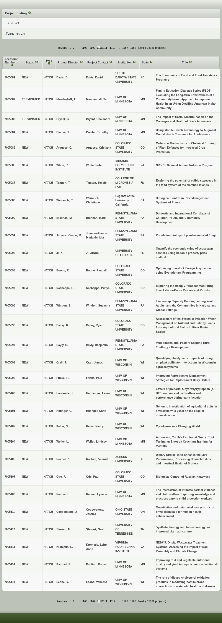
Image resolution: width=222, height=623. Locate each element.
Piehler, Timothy (97, 132)
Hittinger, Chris (96, 410)
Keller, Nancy (95, 426)
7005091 (10, 235)
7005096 (10, 325)
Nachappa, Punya (97, 288)
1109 (92, 47)
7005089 (10, 200)
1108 (84, 47)
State (145, 62)
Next (141, 47)
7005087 (10, 182)
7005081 (10, 77)
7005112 (10, 529)
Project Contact (98, 62)
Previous (62, 47)
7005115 (10, 582)
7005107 (10, 476)
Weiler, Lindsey (96, 441)
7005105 (10, 459)
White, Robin (94, 165)
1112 (112, 47)
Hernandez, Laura (98, 393)
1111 (104, 47)
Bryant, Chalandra (98, 119)
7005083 (10, 119)
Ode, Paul (92, 476)
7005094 (10, 288)
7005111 (10, 511)
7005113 (10, 546)
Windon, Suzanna (98, 305)
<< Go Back (13, 23)
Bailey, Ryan (94, 325)
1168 (133, 47)
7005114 (10, 564)
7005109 (10, 494)
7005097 (10, 345)
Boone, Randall (96, 270)
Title (185, 62)
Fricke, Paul (94, 378)
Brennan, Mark (96, 217)
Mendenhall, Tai (96, 99)
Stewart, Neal (95, 529)
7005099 (10, 378)
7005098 (10, 362)
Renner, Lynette (96, 494)
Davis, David (94, 77)
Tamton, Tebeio (96, 182)
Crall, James (94, 362)
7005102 (10, 426)
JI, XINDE (92, 253)
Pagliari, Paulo (96, 564)
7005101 (10, 410)
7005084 (10, 132)
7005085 (10, 147)
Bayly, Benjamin (97, 345)
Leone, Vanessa (96, 582)
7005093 (10, 270)
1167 (125, 47)
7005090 (10, 217)
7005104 (10, 441)
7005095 (10, 305)
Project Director (69, 62)
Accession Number (11, 60)
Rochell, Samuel (97, 459)
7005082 (10, 99)
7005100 (10, 393)
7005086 (10, 165)
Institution (125, 62)
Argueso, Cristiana (98, 147)
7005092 (10, 253)
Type (49, 60)
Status (30, 62)
